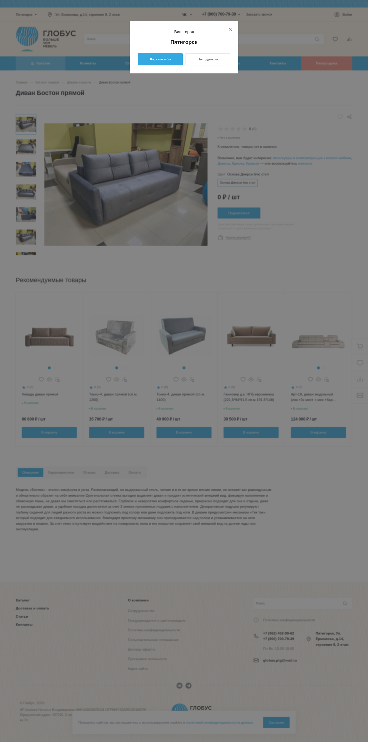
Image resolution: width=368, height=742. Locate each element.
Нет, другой (208, 59)
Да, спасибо (160, 59)
